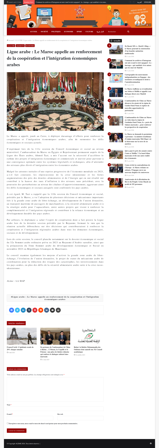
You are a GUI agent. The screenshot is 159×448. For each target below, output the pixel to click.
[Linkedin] (23, 310)
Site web (60, 414)
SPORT (79, 31)
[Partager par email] (52, 310)
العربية (139, 2)
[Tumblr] (29, 310)
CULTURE (89, 31)
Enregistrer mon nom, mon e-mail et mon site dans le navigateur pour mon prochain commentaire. (43, 423)
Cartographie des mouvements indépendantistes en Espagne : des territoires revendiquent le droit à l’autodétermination (137, 78)
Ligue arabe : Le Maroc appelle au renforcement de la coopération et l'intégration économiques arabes (55, 298)
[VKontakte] (46, 310)
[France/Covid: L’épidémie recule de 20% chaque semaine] (22, 336)
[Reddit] (40, 310)
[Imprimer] (58, 310)
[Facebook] (11, 310)
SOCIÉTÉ (44, 31)
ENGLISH (147, 2)
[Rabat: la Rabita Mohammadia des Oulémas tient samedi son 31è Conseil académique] (89, 336)
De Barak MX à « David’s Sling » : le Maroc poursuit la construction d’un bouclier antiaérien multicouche (138, 50)
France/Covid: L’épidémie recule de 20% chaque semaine (20, 348)
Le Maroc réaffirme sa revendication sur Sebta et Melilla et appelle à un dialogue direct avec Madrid (138, 91)
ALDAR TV (20, 46)
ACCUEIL (33, 31)
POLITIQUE (56, 31)
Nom (9, 404)
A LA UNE (18, 40)
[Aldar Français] (79, 16)
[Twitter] (17, 310)
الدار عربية (100, 31)
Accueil (11, 40)
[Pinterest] (34, 310)
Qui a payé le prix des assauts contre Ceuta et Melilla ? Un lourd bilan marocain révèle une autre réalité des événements (138, 154)
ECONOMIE (68, 31)
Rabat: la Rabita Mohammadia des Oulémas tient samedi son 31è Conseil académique (88, 349)
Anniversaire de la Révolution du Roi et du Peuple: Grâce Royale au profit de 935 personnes (138, 181)
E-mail (10, 414)
